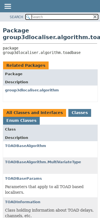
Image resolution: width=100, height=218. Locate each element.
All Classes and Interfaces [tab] (34, 112)
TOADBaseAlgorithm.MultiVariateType (43, 162)
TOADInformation (22, 202)
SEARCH (16, 17)
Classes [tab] (80, 112)
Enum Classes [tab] (21, 120)
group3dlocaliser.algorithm (32, 90)
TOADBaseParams (23, 178)
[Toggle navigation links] (7, 7)
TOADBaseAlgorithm (25, 146)
